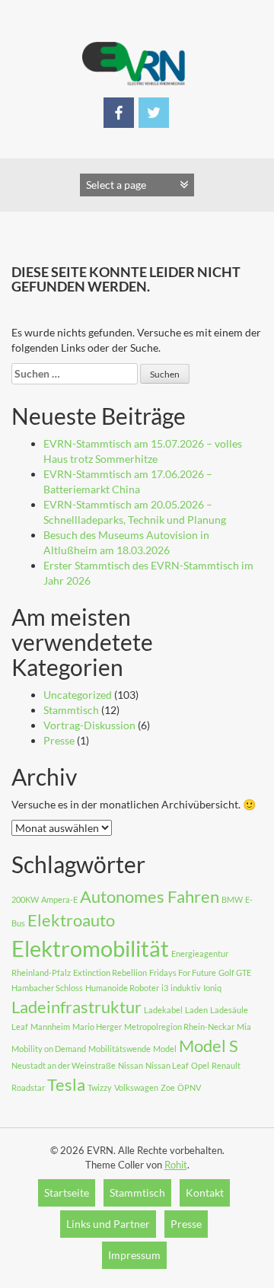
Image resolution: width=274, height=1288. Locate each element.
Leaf (19, 1026)
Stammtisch (71, 709)
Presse (59, 740)
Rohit (175, 1165)
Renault (226, 1065)
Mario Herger (97, 1026)
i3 (164, 988)
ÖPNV (189, 1087)
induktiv (185, 988)
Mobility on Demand (48, 1049)
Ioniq (212, 988)
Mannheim (50, 1026)
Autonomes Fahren (149, 896)
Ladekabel (163, 1010)
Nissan (130, 1065)
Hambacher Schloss (47, 988)
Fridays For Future (182, 972)
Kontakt (205, 1192)
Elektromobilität (90, 948)
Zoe (168, 1087)
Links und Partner (108, 1223)
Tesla (66, 1084)
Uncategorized (77, 694)
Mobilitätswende (119, 1049)
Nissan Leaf (167, 1065)
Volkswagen (136, 1087)
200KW (25, 899)
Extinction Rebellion (110, 972)
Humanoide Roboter (122, 988)
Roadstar (28, 1087)
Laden (196, 1010)
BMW (232, 899)
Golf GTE (234, 972)
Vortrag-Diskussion (89, 725)
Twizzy (100, 1087)
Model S (208, 1045)
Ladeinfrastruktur (76, 1006)
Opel (200, 1065)
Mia (244, 1026)
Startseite (66, 1192)
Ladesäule (229, 1010)
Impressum (134, 1254)
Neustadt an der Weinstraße (63, 1065)
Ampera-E (59, 899)
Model (165, 1049)
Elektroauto (71, 920)
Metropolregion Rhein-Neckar (179, 1026)
